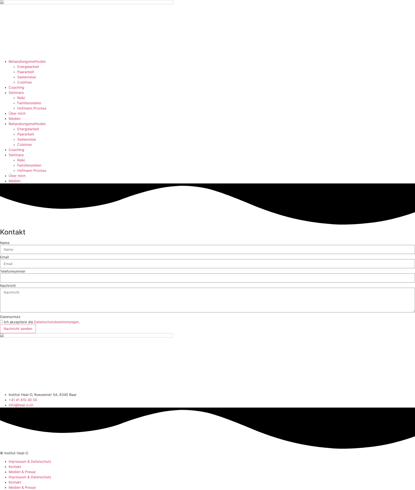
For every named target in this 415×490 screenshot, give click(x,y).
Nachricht (8, 285)
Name (5, 242)
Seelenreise (26, 77)
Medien (15, 118)
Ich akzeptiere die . (42, 322)
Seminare (16, 92)
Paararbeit (25, 72)
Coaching (16, 87)
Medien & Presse (22, 472)
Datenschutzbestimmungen (56, 322)
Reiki (21, 98)
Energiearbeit (28, 66)
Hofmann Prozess (31, 108)
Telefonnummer (12, 271)
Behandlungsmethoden (27, 61)
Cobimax (24, 82)
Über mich (17, 113)
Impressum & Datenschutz (30, 461)
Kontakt (15, 466)
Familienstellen (29, 103)
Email (4, 257)
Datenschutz (10, 316)
